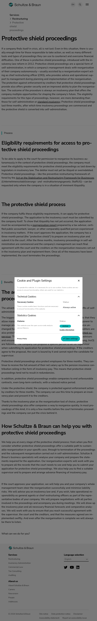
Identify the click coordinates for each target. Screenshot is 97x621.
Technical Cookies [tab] (26, 296)
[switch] (65, 326)
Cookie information (67, 330)
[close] (78, 280)
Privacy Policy (22, 339)
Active (65, 326)
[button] (48, 297)
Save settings (71, 338)
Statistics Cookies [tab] (26, 315)
